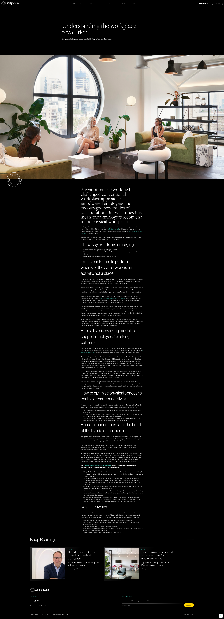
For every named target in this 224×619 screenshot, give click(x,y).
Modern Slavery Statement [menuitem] (60, 614)
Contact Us (48, 606)
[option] (66, 564)
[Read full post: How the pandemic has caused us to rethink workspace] (122, 563)
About (40, 606)
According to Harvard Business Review (112, 298)
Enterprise (74, 39)
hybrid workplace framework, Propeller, (98, 465)
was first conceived (112, 229)
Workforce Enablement (104, 39)
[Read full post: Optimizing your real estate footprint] (48, 563)
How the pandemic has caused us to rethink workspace (154, 555)
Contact (217, 3)
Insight (86, 39)
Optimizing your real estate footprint (84, 553)
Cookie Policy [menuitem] (45, 614)
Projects (77, 3)
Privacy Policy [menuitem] (34, 614)
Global (81, 39)
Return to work (72, 549)
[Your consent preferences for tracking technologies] (221, 616)
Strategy (92, 39)
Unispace (65, 39)
